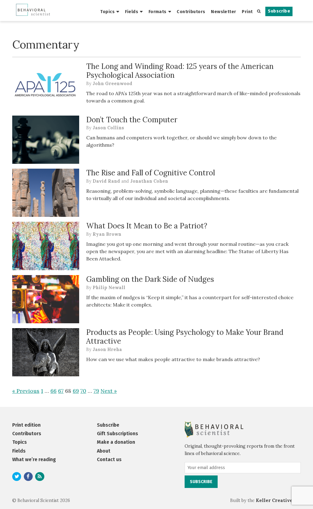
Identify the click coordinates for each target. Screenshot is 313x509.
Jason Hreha (107, 349)
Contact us (109, 459)
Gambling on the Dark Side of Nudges (150, 279)
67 (61, 390)
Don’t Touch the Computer (131, 119)
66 (53, 390)
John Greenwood (112, 83)
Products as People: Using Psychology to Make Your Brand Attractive (184, 337)
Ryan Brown (107, 234)
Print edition (26, 425)
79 (96, 390)
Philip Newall (109, 287)
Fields (131, 11)
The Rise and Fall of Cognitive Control (150, 172)
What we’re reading (34, 459)
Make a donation (116, 442)
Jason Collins (108, 128)
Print (247, 11)
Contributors (191, 11)
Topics (107, 11)
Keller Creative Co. (278, 500)
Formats (158, 11)
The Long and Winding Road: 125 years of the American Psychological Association (180, 71)
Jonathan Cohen (149, 181)
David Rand (106, 181)
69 (76, 390)
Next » (109, 390)
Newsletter (223, 11)
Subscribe (279, 11)
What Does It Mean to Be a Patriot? (146, 226)
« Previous (25, 390)
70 (83, 390)
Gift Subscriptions (117, 433)
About (103, 451)
